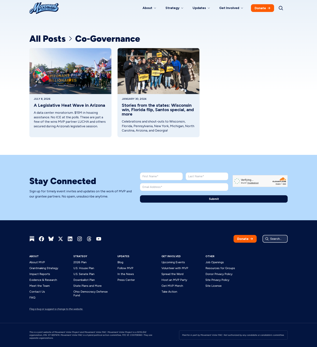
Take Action (169, 291)
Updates (123, 256)
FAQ (32, 297)
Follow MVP (125, 268)
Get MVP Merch (172, 285)
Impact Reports (39, 274)
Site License (213, 285)
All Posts (47, 39)
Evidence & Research (43, 280)
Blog (120, 262)
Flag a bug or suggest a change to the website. (56, 309)
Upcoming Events (173, 262)
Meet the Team (39, 285)
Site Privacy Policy (217, 280)
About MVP (37, 262)
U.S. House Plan (83, 268)
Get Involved (171, 256)
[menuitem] (149, 8)
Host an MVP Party (174, 280)
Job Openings (214, 262)
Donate (260, 8)
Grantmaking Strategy (43, 268)
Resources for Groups (220, 268)
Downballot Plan (84, 280)
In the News (125, 274)
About (34, 256)
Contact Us (37, 291)
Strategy (80, 256)
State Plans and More (87, 285)
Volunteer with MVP (174, 268)
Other (209, 256)
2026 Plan (80, 262)
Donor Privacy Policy (218, 274)
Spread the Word (172, 274)
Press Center (126, 280)
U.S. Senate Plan (83, 274)
